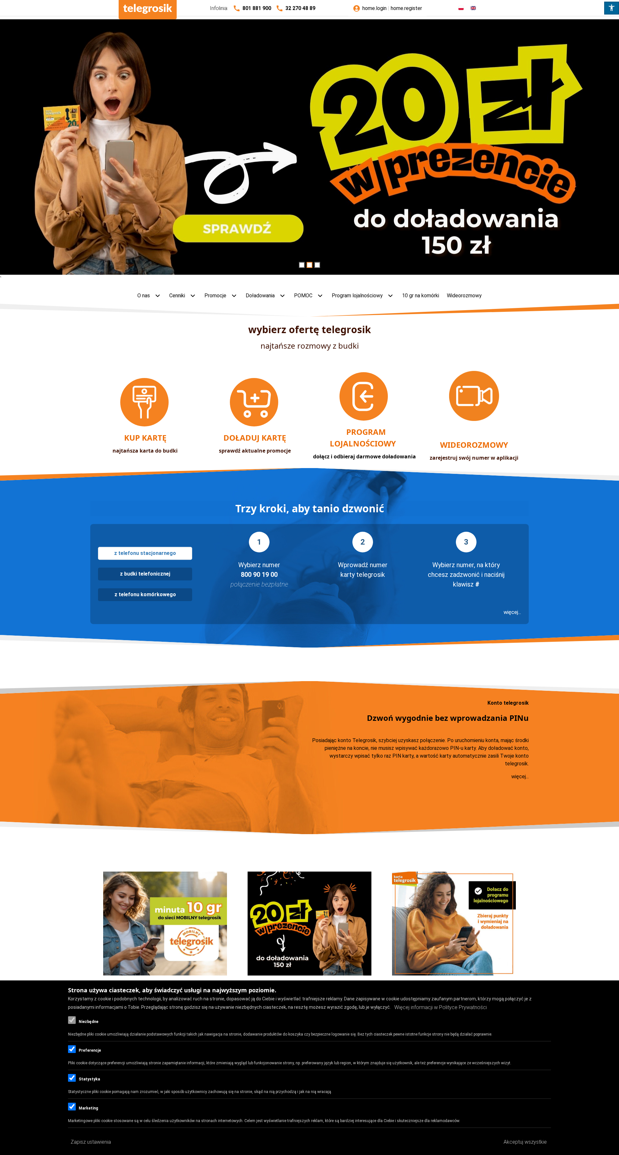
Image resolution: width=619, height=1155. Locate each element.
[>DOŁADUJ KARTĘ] (255, 424)
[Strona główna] (148, 9)
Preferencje (90, 1050)
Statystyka (89, 1079)
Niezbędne (88, 1021)
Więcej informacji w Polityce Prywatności (440, 1007)
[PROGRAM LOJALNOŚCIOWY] (364, 419)
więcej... (512, 612)
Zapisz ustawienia (91, 1142)
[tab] (145, 553)
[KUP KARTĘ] (145, 424)
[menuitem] (149, 296)
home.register (406, 8)
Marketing (88, 1108)
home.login (374, 8)
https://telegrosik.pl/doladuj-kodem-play (309, 148)
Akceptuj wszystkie (525, 1142)
